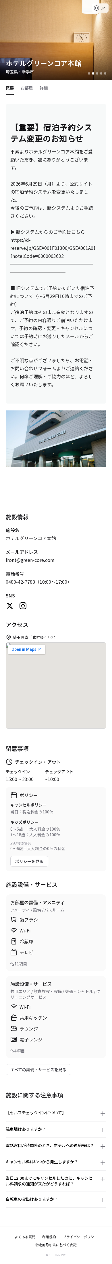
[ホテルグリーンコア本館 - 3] (97, 73)
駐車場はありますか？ (26, 1129)
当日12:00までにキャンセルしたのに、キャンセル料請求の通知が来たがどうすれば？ (49, 1181)
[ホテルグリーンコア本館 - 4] (101, 73)
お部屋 (27, 88)
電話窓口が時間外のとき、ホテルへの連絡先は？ (50, 1145)
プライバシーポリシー (80, 1236)
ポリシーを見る (29, 861)
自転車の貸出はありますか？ (32, 1199)
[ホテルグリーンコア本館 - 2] (93, 73)
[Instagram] (23, 605)
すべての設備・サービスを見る (38, 1069)
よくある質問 (25, 1236)
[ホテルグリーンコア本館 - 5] (105, 73)
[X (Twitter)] (10, 605)
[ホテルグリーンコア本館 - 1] (89, 73)
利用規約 (49, 1236)
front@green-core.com (30, 559)
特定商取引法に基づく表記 (56, 1244)
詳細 (44, 88)
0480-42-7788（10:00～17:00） (39, 581)
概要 (10, 88)
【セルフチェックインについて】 (36, 1112)
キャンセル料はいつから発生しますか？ (42, 1161)
